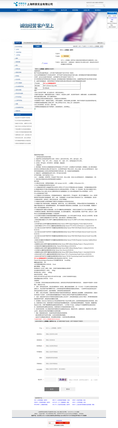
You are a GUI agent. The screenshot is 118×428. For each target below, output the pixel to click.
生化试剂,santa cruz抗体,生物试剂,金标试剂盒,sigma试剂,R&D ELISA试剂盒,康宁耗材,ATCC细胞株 (62, 415)
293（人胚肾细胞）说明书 (40, 400)
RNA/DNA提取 (19, 93)
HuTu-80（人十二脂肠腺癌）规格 (60, 402)
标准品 (17, 76)
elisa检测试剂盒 (20, 86)
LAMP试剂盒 (19, 100)
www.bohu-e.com (72, 412)
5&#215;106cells (55, 319)
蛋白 (17, 65)
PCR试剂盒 (18, 97)
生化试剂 (18, 79)
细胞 (17, 104)
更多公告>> (100, 42)
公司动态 (41, 10)
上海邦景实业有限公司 (35, 4)
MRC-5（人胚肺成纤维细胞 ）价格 (61, 400)
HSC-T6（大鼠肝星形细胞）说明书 (61, 404)
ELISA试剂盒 (19, 46)
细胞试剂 (18, 111)
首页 (18, 10)
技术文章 (64, 10)
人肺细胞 (49, 319)
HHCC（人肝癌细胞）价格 (79, 402)
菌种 (17, 58)
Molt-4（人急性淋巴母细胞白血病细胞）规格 (83, 404)
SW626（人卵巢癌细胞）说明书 (42, 402)
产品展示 (52, 10)
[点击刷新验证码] (62, 379)
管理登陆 (81, 413)
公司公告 (18, 42)
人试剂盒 (18, 55)
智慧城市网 (59, 420)
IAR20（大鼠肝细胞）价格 (78, 400)
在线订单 (87, 10)
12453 (17, 49)
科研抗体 (18, 69)
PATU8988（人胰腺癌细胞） (41, 404)
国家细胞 (18, 61)
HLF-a (44, 319)
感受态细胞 (18, 90)
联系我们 (101, 2)
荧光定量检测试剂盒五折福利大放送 (32, 42)
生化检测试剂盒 (20, 107)
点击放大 (45, 63)
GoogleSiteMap (68, 413)
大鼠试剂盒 (18, 52)
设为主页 (89, 2)
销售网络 (75, 10)
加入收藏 (95, 2)
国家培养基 (18, 72)
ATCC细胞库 (19, 83)
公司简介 (30, 10)
